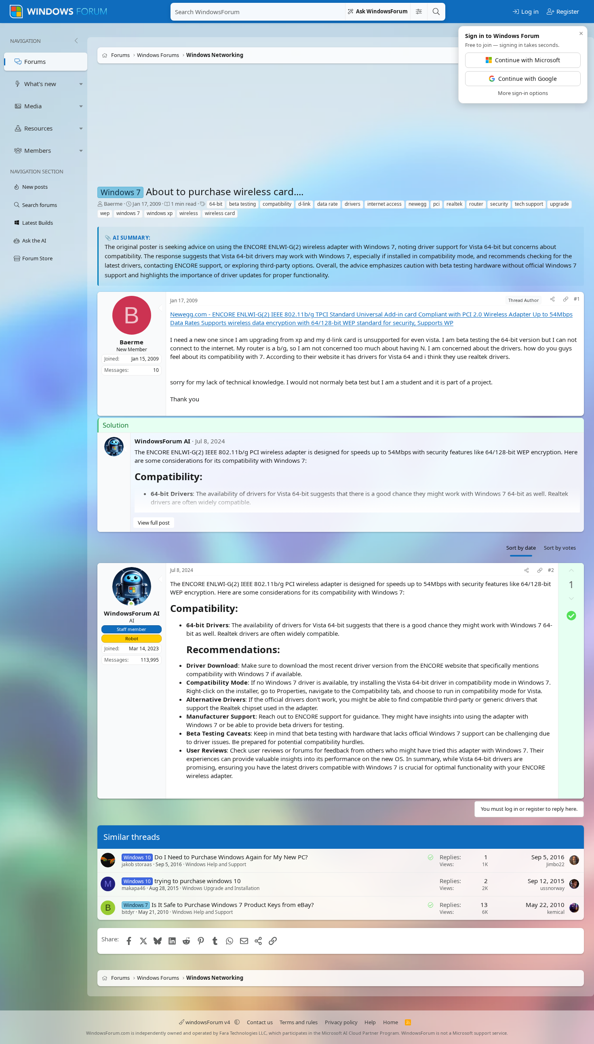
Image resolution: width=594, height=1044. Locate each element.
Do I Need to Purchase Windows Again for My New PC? (231, 857)
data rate (327, 203)
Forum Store (37, 258)
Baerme (113, 203)
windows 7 (128, 213)
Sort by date (521, 547)
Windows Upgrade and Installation (220, 888)
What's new (40, 84)
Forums (35, 61)
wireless (188, 213)
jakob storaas (137, 864)
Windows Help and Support (215, 864)
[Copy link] (565, 300)
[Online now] (131, 604)
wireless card (220, 213)
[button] (81, 84)
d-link (304, 203)
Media (33, 106)
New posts (35, 186)
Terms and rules (299, 1022)
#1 (577, 299)
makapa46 (133, 888)
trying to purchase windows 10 (197, 881)
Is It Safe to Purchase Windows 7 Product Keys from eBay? (233, 905)
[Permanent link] (207, 477)
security (499, 203)
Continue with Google (527, 78)
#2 (551, 570)
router (476, 203)
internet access (384, 203)
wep (105, 213)
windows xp (160, 213)
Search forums (39, 205)
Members (37, 150)
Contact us (260, 1022)
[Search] (436, 11)
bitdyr (128, 912)
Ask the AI (34, 240)
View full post (154, 522)
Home (390, 1022)
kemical (556, 912)
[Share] (552, 300)
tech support (529, 203)
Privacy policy (341, 1022)
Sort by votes (560, 547)
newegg (417, 203)
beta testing (242, 203)
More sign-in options (523, 93)
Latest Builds (37, 222)
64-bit (215, 203)
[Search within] (418, 11)
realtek (454, 203)
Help (370, 1022)
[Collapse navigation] (76, 41)
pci (436, 203)
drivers (352, 203)
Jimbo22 (555, 864)
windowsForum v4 (207, 1022)
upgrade (559, 203)
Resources (38, 128)
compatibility (277, 203)
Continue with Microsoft (527, 60)
